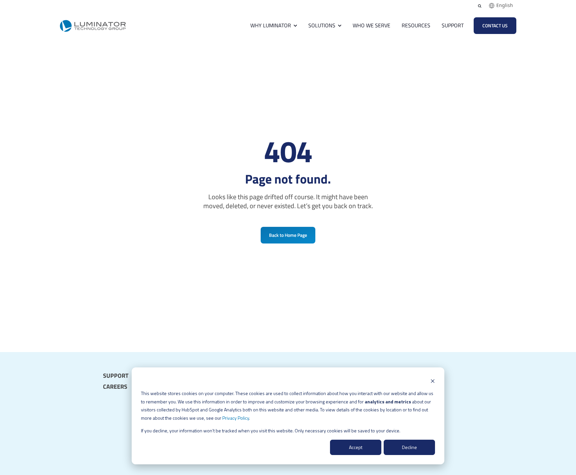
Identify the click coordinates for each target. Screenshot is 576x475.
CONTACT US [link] (495, 25)
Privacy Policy (235, 417)
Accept (355, 447)
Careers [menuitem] (115, 387)
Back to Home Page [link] (288, 235)
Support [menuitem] (115, 376)
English (504, 5)
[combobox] (501, 6)
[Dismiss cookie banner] (432, 381)
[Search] (480, 6)
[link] (93, 24)
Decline (409, 447)
